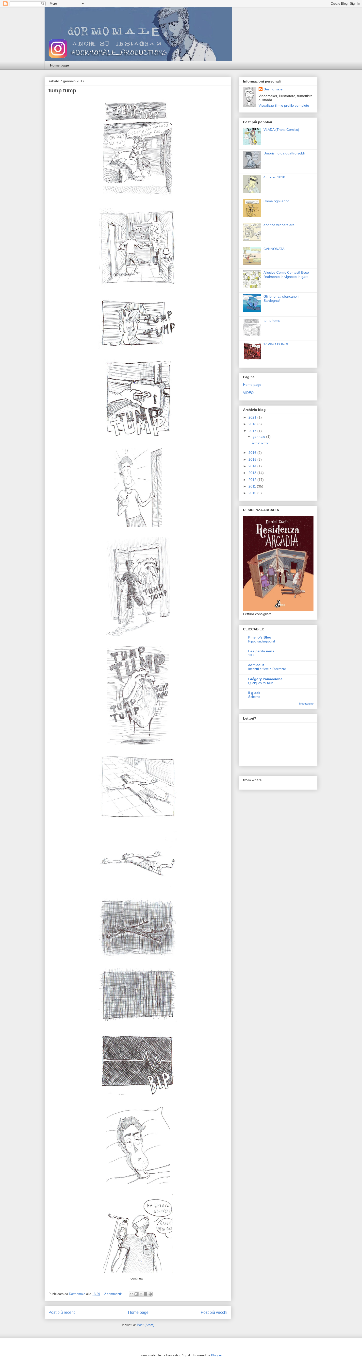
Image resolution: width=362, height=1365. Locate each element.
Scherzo (254, 697)
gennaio (259, 436)
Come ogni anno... (277, 201)
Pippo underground (261, 641)
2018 (252, 424)
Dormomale (272, 89)
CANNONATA (273, 249)
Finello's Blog (259, 637)
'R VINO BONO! (275, 344)
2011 (252, 486)
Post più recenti (62, 1312)
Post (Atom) (145, 1325)
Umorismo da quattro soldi (284, 153)
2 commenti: (113, 1294)
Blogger (216, 1355)
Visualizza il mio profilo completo (284, 105)
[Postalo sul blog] (136, 1294)
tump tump (62, 90)
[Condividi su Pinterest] (150, 1294)
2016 (252, 453)
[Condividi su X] (140, 1294)
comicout (256, 665)
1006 (251, 655)
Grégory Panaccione (265, 679)
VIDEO (248, 393)
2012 (252, 480)
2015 (252, 459)
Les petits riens (261, 651)
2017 (252, 431)
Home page (59, 65)
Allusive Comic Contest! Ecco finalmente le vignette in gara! (286, 274)
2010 (252, 493)
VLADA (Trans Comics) (281, 130)
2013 (252, 473)
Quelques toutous (260, 683)
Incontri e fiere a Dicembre (267, 669)
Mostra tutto (306, 703)
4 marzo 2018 (274, 177)
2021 (252, 417)
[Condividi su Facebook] (145, 1294)
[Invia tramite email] (131, 1294)
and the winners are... (280, 225)
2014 (252, 466)
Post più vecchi (214, 1312)
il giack (254, 693)
